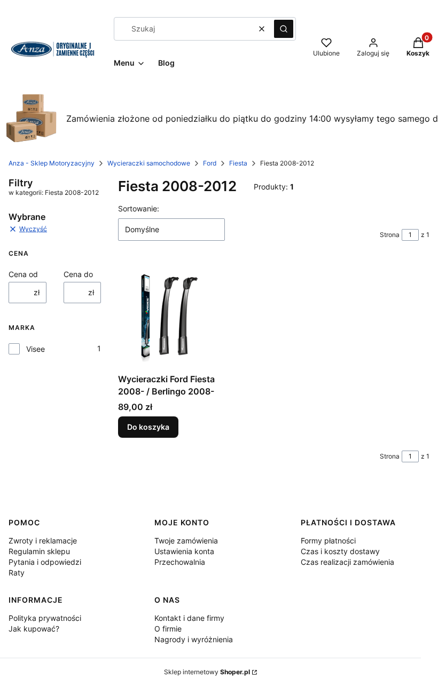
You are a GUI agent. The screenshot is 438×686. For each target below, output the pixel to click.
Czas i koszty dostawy (340, 551)
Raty (17, 572)
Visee (35, 348)
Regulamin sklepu (39, 551)
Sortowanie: (138, 208)
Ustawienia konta (184, 551)
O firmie (168, 628)
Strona (390, 235)
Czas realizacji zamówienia (347, 561)
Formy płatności (328, 540)
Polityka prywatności (45, 617)
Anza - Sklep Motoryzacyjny (52, 163)
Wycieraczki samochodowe (148, 163)
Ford (209, 163)
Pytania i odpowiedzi (45, 561)
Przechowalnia (179, 561)
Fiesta (238, 163)
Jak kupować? (34, 628)
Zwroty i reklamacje (43, 540)
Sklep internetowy (207, 672)
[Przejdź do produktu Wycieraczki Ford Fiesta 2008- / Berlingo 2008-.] (167, 315)
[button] (283, 29)
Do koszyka (148, 426)
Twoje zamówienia (186, 540)
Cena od (23, 274)
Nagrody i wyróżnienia (193, 639)
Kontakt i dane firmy (189, 617)
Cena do (78, 274)
